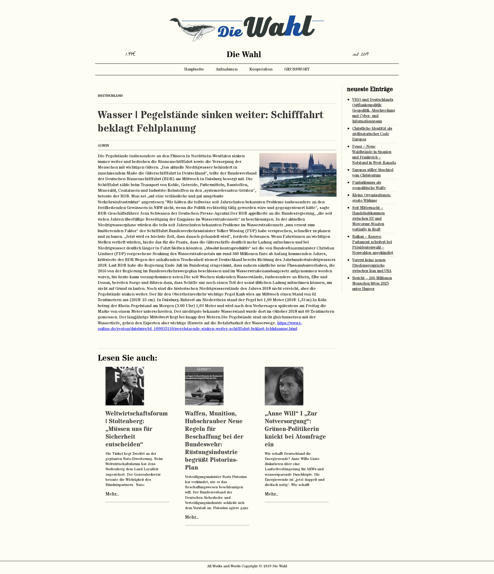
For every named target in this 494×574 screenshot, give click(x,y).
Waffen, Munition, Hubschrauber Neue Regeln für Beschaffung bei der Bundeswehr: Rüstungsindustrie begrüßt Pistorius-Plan (214, 441)
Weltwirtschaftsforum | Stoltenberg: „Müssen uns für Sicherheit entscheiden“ (136, 429)
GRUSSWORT (297, 69)
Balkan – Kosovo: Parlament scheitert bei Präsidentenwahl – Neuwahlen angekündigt (372, 245)
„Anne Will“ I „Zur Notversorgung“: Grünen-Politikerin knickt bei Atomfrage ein (295, 429)
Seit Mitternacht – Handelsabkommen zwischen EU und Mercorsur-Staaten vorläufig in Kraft (368, 218)
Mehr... (112, 494)
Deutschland (110, 95)
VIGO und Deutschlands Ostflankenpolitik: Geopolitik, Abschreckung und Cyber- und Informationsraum (373, 110)
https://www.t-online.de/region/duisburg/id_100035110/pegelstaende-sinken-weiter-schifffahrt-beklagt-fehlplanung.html (200, 326)
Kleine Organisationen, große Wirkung (371, 198)
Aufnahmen (226, 69)
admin (103, 145)
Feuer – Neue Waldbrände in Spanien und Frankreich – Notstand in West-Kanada (374, 155)
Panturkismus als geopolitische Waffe (369, 185)
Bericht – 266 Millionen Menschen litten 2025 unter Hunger (372, 283)
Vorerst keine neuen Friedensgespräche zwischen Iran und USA (371, 265)
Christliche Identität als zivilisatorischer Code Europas (372, 134)
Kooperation (260, 69)
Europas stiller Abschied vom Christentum (372, 172)
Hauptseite (194, 69)
